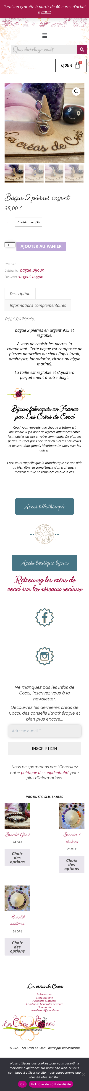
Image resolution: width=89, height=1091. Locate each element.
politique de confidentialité (45, 772)
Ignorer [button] (44, 11)
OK (22, 1084)
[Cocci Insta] (44, 656)
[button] (44, 35)
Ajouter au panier (41, 246)
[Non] (83, 1074)
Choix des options (17, 857)
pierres (8, 223)
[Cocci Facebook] (44, 617)
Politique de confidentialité (51, 1084)
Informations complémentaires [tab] (38, 305)
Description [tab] (20, 293)
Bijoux (38, 270)
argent (25, 276)
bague (25, 270)
